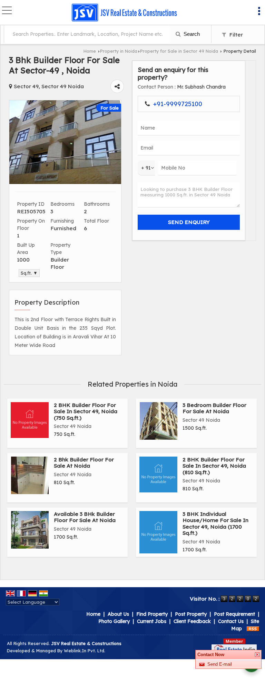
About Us (118, 614)
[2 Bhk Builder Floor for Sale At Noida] (30, 475)
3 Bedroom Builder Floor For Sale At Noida (214, 408)
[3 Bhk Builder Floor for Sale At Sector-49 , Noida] (65, 182)
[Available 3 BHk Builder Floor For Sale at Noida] (30, 530)
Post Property (191, 614)
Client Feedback (192, 621)
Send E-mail (219, 664)
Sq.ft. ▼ (29, 273)
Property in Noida (118, 51)
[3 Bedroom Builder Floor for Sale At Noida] (158, 421)
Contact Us (231, 621)
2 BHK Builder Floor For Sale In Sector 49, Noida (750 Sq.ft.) (85, 411)
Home (90, 51)
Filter (235, 34)
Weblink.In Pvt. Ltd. (84, 650)
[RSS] (253, 628)
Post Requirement (234, 614)
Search (191, 34)
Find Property (152, 614)
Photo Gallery (114, 621)
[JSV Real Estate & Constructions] (124, 13)
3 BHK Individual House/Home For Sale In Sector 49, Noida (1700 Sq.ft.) (215, 523)
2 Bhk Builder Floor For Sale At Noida (84, 462)
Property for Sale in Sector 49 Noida (179, 51)
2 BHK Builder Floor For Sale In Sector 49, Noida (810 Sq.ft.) (214, 466)
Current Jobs (151, 621)
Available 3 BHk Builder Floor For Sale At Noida (85, 517)
